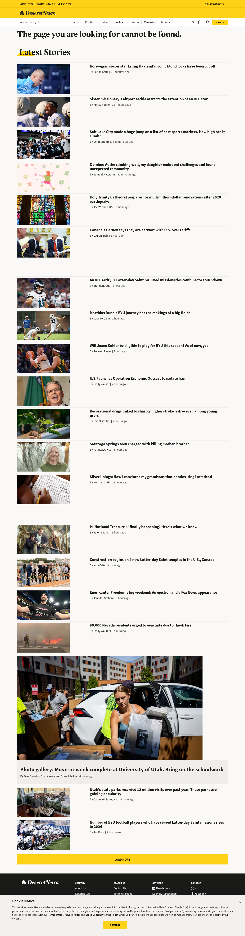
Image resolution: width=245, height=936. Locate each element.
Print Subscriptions (214, 3)
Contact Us (120, 888)
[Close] (241, 903)
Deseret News (26, 3)
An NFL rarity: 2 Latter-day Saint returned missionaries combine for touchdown (156, 280)
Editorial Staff (83, 893)
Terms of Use (55, 914)
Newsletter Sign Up (30, 22)
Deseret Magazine (45, 3)
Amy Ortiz (99, 565)
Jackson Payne (102, 351)
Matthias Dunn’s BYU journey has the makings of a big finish (140, 312)
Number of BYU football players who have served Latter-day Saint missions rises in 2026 (157, 824)
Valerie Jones (101, 532)
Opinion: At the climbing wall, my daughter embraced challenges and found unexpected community (153, 166)
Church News (64, 3)
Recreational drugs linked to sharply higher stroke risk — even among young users (153, 413)
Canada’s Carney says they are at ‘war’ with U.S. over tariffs (140, 230)
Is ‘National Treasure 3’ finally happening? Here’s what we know (144, 526)
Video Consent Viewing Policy (102, 914)
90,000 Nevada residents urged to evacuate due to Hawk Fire (140, 625)
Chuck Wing (48, 776)
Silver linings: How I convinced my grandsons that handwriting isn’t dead (151, 476)
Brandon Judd (101, 286)
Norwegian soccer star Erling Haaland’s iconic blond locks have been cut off (152, 66)
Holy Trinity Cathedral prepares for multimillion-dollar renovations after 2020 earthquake (155, 199)
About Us (80, 888)
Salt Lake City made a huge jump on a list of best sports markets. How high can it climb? (157, 134)
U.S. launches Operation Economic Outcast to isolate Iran (137, 378)
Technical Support (124, 893)
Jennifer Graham (103, 598)
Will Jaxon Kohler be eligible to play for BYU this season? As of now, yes (149, 345)
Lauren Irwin (101, 236)
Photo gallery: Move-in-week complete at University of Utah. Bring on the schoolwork (121, 769)
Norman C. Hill (102, 482)
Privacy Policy (72, 914)
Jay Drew (99, 832)
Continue (115, 924)
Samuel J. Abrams (104, 174)
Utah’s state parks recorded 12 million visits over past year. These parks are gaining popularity (153, 791)
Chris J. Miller (69, 776)
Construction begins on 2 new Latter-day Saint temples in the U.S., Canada (152, 559)
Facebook (200, 893)
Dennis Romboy (102, 142)
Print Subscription (166, 893)
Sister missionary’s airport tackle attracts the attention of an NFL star (149, 99)
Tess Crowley (31, 776)
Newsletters (163, 888)
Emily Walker (101, 384)
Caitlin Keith (101, 72)
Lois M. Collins (101, 421)
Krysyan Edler (101, 105)
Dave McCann (101, 318)
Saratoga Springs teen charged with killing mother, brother (139, 444)
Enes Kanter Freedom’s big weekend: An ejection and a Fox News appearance (153, 592)
